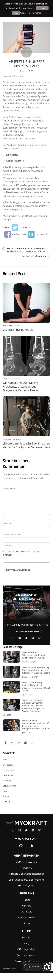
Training (6, 801)
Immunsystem (26, 885)
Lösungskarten (9, 785)
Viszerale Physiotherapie (18, 330)
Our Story (26, 911)
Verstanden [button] (42, 8)
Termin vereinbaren (27, 961)
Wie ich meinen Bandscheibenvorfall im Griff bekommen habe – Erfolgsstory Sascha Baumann (36, 724)
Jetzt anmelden (26, 955)
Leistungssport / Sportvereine (27, 879)
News (22, 71)
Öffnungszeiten (26, 949)
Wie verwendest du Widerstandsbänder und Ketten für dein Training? (33, 655)
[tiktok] (26, 637)
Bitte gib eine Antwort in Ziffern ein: (21, 551)
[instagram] (19, 637)
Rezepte (6, 796)
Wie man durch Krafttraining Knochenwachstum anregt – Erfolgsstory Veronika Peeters (21, 386)
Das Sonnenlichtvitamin (34, 255)
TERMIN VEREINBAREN (26, 609)
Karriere (26, 905)
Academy (26, 867)
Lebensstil (7, 780)
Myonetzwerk (26, 917)
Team (26, 899)
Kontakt (26, 937)
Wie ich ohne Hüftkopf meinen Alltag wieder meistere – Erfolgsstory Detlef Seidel (36, 686)
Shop (26, 923)
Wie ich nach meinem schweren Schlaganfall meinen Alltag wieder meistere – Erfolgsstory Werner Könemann (33, 705)
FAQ (26, 943)
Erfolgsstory (9, 379)
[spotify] (33, 637)
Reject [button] (16, 13)
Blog (5, 759)
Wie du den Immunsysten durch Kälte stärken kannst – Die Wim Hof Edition (26, 250)
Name (7, 524)
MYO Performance (26, 862)
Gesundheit (8, 325)
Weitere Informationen (30, 12)
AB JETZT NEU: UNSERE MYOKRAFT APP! (26, 63)
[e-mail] (39, 637)
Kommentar (11, 488)
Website (8, 545)
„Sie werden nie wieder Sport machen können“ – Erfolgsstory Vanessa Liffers (26, 445)
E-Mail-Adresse (12, 534)
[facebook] (13, 637)
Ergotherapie (9, 770)
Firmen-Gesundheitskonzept (26, 873)
